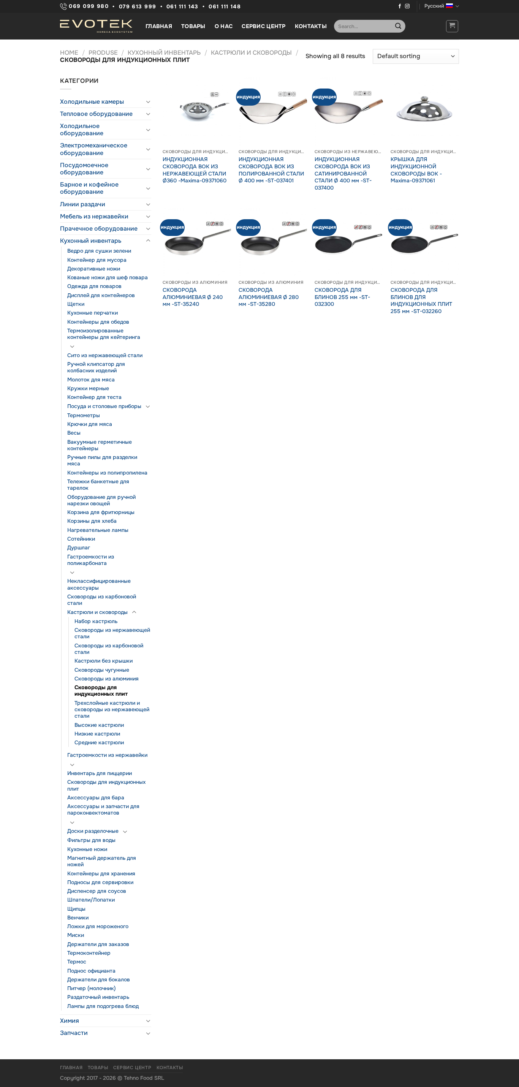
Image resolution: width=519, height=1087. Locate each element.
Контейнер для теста (94, 397)
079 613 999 (138, 6)
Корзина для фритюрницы (100, 512)
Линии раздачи (82, 204)
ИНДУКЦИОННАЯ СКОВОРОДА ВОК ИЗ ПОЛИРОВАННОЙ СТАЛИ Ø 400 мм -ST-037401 (271, 170)
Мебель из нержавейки (94, 216)
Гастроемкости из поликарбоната (90, 559)
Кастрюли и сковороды (251, 53)
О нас (224, 26)
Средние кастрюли (99, 742)
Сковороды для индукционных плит (101, 690)
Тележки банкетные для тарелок (98, 484)
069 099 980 (88, 6)
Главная (159, 26)
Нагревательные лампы (97, 530)
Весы (74, 432)
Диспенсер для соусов (96, 891)
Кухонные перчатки (92, 312)
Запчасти (74, 1033)
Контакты (311, 26)
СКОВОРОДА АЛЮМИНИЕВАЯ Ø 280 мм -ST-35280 (269, 296)
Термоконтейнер (89, 952)
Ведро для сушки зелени (99, 250)
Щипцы (76, 908)
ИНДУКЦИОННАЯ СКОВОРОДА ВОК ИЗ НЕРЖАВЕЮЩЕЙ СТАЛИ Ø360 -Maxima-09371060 (194, 170)
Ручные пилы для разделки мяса (102, 460)
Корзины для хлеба (92, 520)
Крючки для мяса (89, 424)
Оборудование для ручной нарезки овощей (101, 500)
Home (69, 53)
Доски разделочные (93, 831)
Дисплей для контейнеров (101, 295)
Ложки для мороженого (97, 926)
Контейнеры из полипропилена (107, 472)
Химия (69, 1021)
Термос (76, 961)
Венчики (78, 917)
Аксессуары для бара (95, 797)
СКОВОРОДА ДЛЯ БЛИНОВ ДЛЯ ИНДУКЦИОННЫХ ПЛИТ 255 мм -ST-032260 (421, 300)
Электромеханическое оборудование (93, 149)
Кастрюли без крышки (103, 660)
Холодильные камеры (92, 102)
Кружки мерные (88, 388)
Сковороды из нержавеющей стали (112, 633)
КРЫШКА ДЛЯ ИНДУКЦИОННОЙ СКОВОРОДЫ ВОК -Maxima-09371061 (416, 170)
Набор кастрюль (95, 621)
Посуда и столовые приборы (104, 406)
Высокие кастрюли (99, 725)
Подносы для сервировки (100, 882)
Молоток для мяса (91, 379)
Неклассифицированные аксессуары (99, 584)
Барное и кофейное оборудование (89, 188)
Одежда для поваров (94, 286)
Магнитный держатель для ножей (101, 861)
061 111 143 (182, 6)
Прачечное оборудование (99, 229)
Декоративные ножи (93, 268)
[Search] (398, 26)
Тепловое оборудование (96, 114)
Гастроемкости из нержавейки (107, 755)
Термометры (83, 415)
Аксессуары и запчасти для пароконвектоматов (103, 809)
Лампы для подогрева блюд (103, 1006)
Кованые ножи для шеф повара (107, 277)
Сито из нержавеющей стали (104, 355)
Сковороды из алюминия (106, 678)
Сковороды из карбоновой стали (101, 599)
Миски (75, 935)
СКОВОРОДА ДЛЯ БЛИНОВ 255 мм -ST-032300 (342, 296)
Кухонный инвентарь (164, 53)
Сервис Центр (263, 26)
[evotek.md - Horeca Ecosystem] (96, 26)
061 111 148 (225, 6)
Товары (193, 26)
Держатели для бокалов (98, 979)
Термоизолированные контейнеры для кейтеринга (103, 333)
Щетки (75, 304)
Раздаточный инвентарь (98, 997)
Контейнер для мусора (97, 259)
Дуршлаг (78, 547)
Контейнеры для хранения (101, 873)
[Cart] (452, 26)
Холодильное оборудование (81, 129)
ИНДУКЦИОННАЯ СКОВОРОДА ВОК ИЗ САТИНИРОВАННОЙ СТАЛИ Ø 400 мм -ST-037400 (343, 173)
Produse (103, 53)
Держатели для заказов (98, 944)
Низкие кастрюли (97, 733)
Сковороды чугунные (101, 669)
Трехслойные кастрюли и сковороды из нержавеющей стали (111, 709)
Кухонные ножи (87, 849)
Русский (434, 6)
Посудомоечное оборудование (84, 168)
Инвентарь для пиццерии (99, 773)
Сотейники (81, 538)
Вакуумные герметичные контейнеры (99, 445)
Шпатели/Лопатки (91, 899)
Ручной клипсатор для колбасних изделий (96, 367)
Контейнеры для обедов (98, 321)
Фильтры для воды (91, 840)
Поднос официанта (91, 970)
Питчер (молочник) (91, 988)
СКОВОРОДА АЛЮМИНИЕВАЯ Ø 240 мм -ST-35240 (193, 296)
